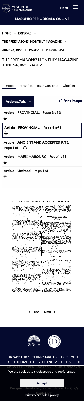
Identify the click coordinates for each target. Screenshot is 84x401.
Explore (24, 33)
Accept (42, 383)
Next (50, 312)
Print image (72, 100)
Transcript (25, 86)
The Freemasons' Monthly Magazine (32, 41)
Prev (36, 312)
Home (6, 33)
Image (9, 86)
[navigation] (77, 9)
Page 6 (34, 50)
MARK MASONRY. (31, 156)
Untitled (24, 171)
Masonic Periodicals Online (42, 19)
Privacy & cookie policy (42, 395)
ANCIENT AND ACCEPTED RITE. (43, 142)
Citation (69, 86)
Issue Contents (47, 86)
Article (9, 112)
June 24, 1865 (12, 50)
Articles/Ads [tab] (16, 101)
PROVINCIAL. (28, 112)
